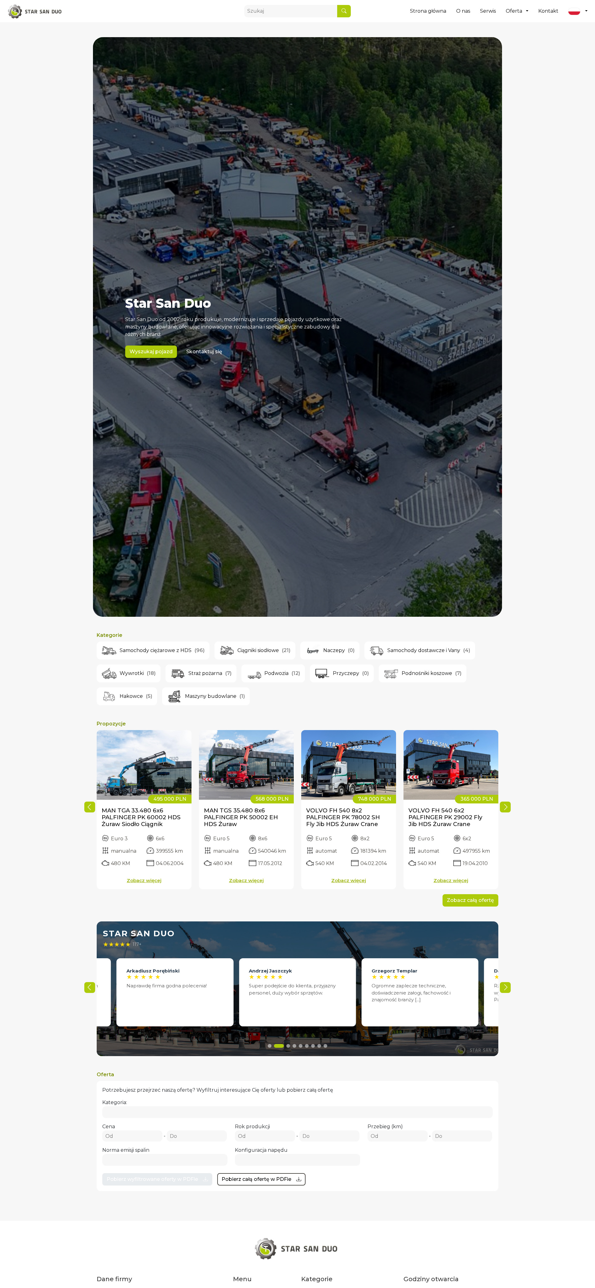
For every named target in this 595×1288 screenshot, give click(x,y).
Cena (108, 1126)
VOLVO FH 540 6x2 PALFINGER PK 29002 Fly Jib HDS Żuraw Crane (445, 817)
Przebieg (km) (385, 1126)
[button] (505, 807)
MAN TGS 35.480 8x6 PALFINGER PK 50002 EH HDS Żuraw (241, 817)
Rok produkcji (252, 1126)
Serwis (488, 11)
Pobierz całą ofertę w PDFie (256, 1179)
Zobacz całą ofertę (470, 900)
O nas (463, 11)
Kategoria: (114, 1102)
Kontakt (548, 11)
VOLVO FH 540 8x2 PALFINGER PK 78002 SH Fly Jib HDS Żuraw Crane (343, 817)
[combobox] (297, 1112)
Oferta (514, 11)
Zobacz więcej (144, 880)
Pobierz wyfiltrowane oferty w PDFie (152, 1179)
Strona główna (428, 11)
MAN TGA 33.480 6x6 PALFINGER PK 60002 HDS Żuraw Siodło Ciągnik (141, 817)
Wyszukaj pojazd (151, 352)
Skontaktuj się (204, 352)
